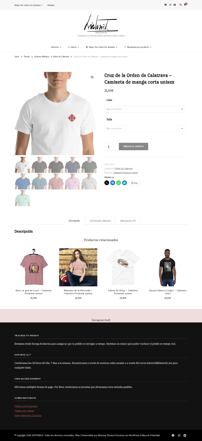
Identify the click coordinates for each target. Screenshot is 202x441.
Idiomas (51, 5)
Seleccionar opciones (33, 268)
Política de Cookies (24, 410)
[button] (92, 77)
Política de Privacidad (25, 406)
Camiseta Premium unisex (125, 172)
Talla (109, 119)
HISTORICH (101, 33)
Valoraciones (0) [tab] (128, 220)
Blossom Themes (106, 435)
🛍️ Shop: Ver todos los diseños (100, 47)
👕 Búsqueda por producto (136, 47)
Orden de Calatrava (123, 168)
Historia (55, 47)
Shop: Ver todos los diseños (27, 5)
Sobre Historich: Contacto (27, 415)
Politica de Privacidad (150, 435)
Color (109, 100)
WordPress (134, 435)
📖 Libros (72, 47)
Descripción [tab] (74, 220)
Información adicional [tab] (100, 220)
